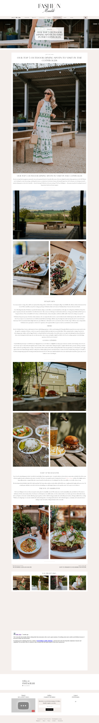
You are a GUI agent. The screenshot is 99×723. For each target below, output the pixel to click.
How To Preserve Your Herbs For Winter (72, 566)
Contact (54, 720)
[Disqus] (49, 609)
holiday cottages (69, 478)
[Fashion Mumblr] (49, 8)
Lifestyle (42, 17)
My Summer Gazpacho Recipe (22, 566)
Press (49, 720)
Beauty (34, 17)
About (44, 720)
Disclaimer (60, 720)
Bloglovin (38, 720)
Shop (65, 17)
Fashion (27, 17)
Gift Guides (57, 17)
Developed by (57, 718)
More (71, 17)
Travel (49, 17)
